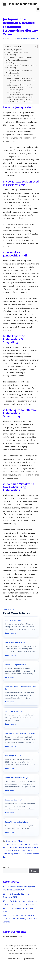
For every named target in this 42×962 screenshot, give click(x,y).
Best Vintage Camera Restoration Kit (21, 97)
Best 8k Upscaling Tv (13, 755)
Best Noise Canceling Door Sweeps (21, 102)
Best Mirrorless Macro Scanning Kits (21, 95)
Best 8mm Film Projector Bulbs (16, 711)
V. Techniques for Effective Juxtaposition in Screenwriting (21, 66)
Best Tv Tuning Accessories (15, 665)
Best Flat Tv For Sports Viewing (19, 99)
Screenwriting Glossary (15, 841)
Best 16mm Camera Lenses (15, 642)
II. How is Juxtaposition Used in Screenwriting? (16, 53)
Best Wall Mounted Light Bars (16, 822)
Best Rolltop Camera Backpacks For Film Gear (22, 81)
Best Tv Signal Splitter (16, 90)
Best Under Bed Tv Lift (13, 800)
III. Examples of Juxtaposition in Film (18, 57)
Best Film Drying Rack (13, 620)
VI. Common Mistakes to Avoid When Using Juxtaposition (18, 71)
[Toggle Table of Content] (35, 46)
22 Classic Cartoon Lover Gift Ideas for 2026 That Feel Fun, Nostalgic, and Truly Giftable (20, 918)
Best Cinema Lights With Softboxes (20, 87)
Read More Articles (12, 75)
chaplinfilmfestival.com (23, 3)
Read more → (10, 633)
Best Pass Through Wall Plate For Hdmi (20, 733)
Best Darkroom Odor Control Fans (20, 78)
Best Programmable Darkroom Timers (21, 85)
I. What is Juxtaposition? (14, 50)
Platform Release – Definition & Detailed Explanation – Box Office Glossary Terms (21, 853)
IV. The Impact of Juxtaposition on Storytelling (17, 61)
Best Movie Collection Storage (16, 778)
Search (6, 867)
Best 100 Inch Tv (14, 92)
